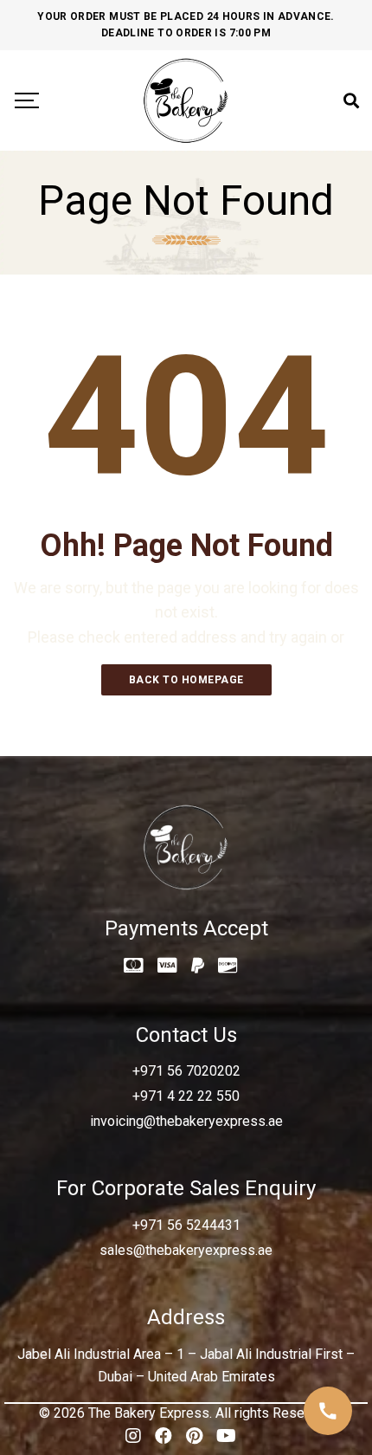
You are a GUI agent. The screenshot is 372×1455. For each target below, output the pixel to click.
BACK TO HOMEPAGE (186, 680)
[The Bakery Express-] (186, 100)
